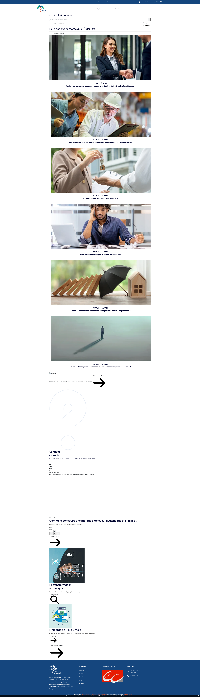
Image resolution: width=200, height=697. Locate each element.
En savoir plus (128, 695)
